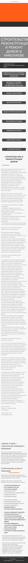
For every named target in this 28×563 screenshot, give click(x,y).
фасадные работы (9, 507)
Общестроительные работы (14, 111)
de (15, 1)
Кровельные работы (14, 130)
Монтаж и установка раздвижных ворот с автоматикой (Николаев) (14, 84)
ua (17, 1)
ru (10, 1)
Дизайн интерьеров (14, 102)
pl (12, 1)
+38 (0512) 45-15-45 (19, 560)
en (14, 1)
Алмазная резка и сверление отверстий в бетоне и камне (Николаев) (14, 74)
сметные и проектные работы (13, 509)
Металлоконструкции (14, 121)
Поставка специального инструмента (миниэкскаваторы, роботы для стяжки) (14, 525)
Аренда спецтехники (14, 93)
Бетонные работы (14, 149)
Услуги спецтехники (10, 529)
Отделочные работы (14, 140)
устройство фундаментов (12, 485)
